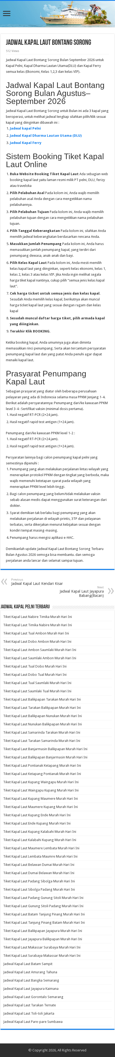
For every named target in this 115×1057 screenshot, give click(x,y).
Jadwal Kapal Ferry (25, 143)
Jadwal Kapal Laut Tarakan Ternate (29, 1005)
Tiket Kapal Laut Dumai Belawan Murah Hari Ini (38, 873)
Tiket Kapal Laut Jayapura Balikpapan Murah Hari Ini (42, 939)
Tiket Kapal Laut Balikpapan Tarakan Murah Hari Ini (42, 699)
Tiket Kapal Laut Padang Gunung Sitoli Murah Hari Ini (43, 898)
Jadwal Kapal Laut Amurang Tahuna (30, 972)
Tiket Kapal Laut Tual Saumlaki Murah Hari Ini (37, 683)
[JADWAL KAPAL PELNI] (57, 14)
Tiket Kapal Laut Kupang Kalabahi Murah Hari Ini (39, 832)
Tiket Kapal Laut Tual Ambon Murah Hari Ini (36, 633)
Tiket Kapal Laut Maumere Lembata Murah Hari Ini (41, 848)
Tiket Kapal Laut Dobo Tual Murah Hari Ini (35, 675)
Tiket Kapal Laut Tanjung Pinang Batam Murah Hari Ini (44, 923)
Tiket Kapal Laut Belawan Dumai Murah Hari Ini (38, 865)
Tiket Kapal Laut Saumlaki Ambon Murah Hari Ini (39, 658)
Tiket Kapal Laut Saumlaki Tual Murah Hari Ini (37, 691)
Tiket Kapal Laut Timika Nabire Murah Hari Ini (37, 625)
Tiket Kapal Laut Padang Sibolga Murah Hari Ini (39, 881)
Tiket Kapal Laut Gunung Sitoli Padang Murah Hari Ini (43, 906)
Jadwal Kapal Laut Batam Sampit (27, 964)
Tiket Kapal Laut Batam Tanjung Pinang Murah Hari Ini (44, 914)
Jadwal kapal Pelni (25, 128)
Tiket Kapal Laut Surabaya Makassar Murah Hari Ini (41, 956)
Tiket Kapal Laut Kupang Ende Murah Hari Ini (37, 815)
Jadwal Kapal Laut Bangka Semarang (31, 980)
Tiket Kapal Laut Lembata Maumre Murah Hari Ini (40, 856)
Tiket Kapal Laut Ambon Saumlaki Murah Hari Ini (39, 650)
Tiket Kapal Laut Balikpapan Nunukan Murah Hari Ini (42, 716)
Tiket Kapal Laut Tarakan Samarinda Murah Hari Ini (41, 741)
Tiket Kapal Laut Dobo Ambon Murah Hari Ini (37, 642)
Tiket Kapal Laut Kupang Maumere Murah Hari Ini (40, 799)
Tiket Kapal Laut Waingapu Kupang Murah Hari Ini (41, 790)
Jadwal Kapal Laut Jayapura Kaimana (31, 989)
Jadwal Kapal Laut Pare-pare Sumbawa (33, 1022)
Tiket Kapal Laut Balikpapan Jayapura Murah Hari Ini (42, 931)
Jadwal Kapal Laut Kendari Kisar (37, 582)
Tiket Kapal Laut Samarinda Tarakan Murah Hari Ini (41, 732)
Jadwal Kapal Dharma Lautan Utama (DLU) (46, 136)
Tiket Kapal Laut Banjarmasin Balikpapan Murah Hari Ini (45, 749)
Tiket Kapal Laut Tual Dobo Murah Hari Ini (35, 666)
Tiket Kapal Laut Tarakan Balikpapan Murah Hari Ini (42, 708)
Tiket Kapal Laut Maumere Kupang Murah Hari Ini (40, 807)
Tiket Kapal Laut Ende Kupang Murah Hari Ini (37, 823)
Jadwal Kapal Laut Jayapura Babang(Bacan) (82, 592)
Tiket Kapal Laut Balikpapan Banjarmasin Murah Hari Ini (45, 757)
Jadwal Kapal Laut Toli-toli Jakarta (28, 1013)
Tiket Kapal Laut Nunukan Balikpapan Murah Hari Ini (42, 724)
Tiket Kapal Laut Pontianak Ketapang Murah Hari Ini (42, 765)
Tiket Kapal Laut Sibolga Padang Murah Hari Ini (39, 889)
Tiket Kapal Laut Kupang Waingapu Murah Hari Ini (41, 782)
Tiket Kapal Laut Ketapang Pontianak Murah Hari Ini (42, 774)
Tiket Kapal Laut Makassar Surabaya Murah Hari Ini (41, 947)
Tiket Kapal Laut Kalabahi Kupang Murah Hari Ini (39, 840)
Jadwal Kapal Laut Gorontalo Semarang (33, 997)
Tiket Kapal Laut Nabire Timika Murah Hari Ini (37, 617)
